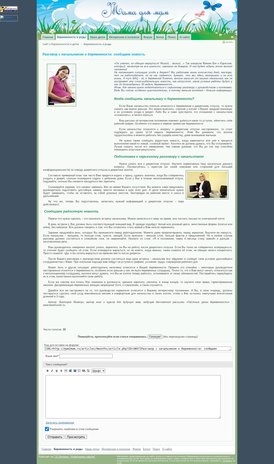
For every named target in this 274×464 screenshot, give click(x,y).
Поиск (156, 449)
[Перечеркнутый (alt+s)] (61, 371)
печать (229, 42)
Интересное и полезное (116, 449)
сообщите (227, 461)
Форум (137, 449)
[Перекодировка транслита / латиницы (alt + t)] (88, 371)
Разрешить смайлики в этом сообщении (74, 429)
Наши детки (92, 449)
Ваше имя (52, 356)
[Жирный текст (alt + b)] (48, 371)
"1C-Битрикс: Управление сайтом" (74, 456)
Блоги (146, 449)
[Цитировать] (66, 371)
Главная (46, 449)
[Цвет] (84, 371)
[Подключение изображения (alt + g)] (75, 371)
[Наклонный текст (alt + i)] (52, 371)
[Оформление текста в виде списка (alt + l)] (79, 371)
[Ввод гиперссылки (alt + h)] (70, 371)
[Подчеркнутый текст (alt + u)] (57, 371)
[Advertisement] (78, 136)
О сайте (167, 449)
